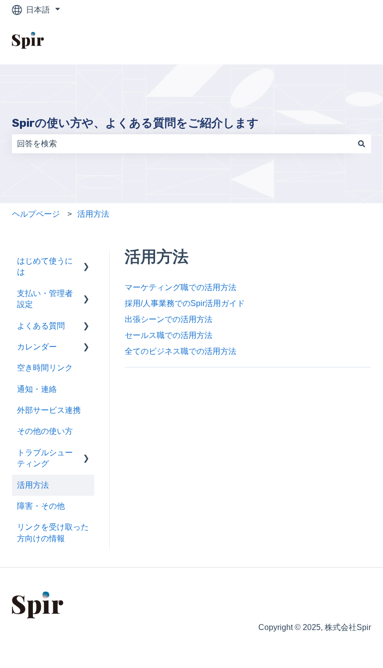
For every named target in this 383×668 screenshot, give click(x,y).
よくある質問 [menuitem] (41, 326)
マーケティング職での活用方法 (180, 287)
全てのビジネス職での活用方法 (180, 351)
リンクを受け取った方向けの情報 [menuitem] (53, 532)
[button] (86, 262)
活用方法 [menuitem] (33, 485)
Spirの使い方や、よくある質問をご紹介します (135, 123)
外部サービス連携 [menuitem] (49, 410)
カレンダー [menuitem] (37, 346)
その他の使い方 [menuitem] (45, 431)
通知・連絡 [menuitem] (37, 389)
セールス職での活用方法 (168, 335)
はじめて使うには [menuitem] (45, 266)
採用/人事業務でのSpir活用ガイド (185, 303)
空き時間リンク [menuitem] (45, 367)
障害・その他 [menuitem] (41, 506)
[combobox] (182, 143)
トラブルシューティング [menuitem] (45, 458)
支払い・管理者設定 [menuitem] (45, 299)
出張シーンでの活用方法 (168, 319)
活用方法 (93, 214)
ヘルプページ (36, 214)
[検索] (361, 143)
